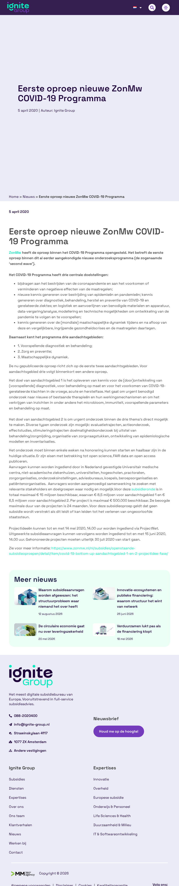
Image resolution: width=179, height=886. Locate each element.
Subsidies (17, 779)
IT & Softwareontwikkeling (115, 834)
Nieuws (29, 196)
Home (14, 196)
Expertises (17, 797)
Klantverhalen (20, 825)
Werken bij (17, 843)
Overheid (100, 788)
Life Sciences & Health (112, 816)
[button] (152, 7)
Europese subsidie (108, 797)
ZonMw (15, 252)
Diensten (16, 788)
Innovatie (101, 779)
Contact (16, 852)
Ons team (17, 816)
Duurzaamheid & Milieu (112, 825)
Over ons (16, 806)
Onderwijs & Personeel (111, 806)
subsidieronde (143, 489)
